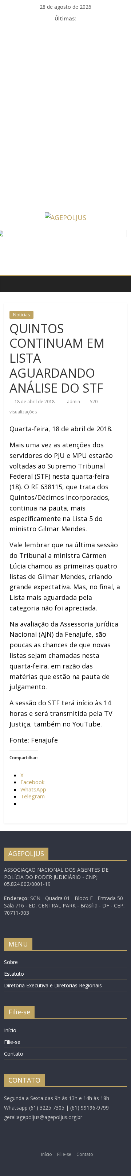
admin (74, 401)
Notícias (21, 315)
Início (10, 1030)
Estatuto (14, 973)
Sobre (11, 962)
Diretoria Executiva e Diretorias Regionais (53, 985)
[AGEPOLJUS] (11, 284)
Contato (13, 1053)
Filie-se (12, 1041)
